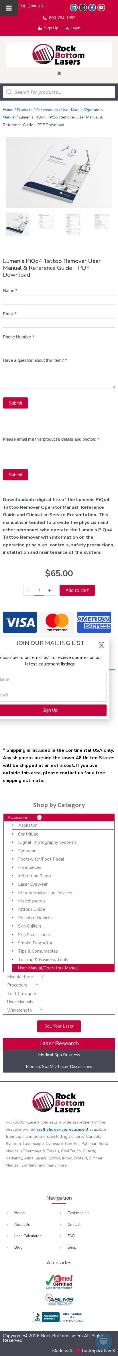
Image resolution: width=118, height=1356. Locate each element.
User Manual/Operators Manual (48, 968)
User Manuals (20, 1002)
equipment (78, 1129)
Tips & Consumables (38, 951)
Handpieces (29, 867)
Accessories (19, 817)
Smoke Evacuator (35, 943)
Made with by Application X (83, 1351)
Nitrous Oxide (31, 909)
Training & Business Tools (43, 960)
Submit (15, 403)
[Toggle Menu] (8, 8)
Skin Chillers (29, 926)
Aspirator (27, 825)
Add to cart (77, 590)
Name (10, 290)
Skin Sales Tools (34, 935)
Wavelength (19, 1010)
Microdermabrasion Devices (45, 893)
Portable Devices (35, 918)
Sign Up (51, 28)
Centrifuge (28, 834)
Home (8, 110)
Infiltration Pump (34, 876)
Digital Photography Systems (47, 842)
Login (75, 28)
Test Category (21, 993)
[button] (101, 645)
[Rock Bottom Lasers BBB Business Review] (59, 1317)
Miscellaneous (32, 901)
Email (9, 313)
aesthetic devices (52, 1129)
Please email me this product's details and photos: (51, 439)
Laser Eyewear (33, 884)
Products (24, 110)
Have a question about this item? (35, 360)
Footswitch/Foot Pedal (41, 859)
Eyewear (27, 851)
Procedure (17, 985)
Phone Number (18, 336)
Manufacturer (20, 977)
